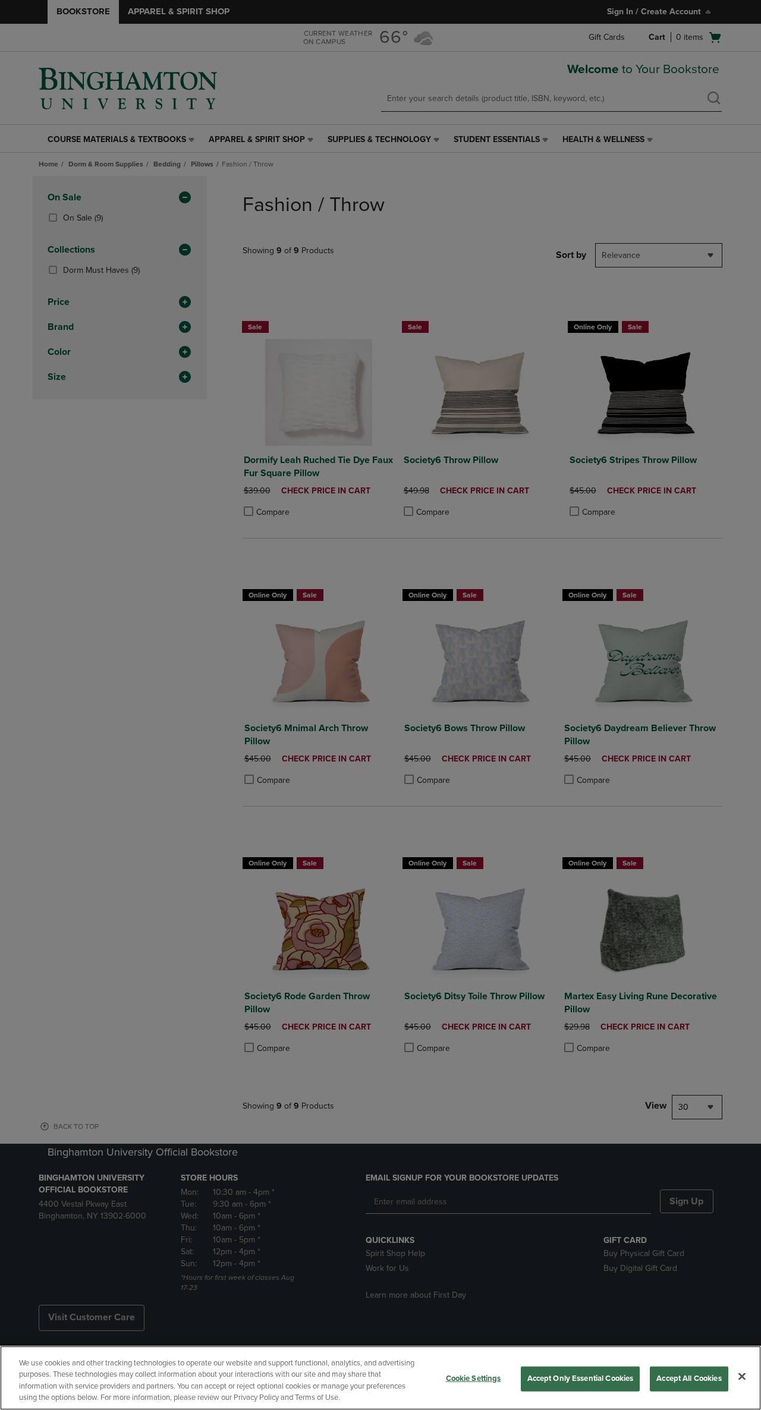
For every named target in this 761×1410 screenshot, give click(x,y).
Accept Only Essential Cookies (580, 1378)
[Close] (742, 1376)
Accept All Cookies (688, 1378)
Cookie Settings (473, 1378)
